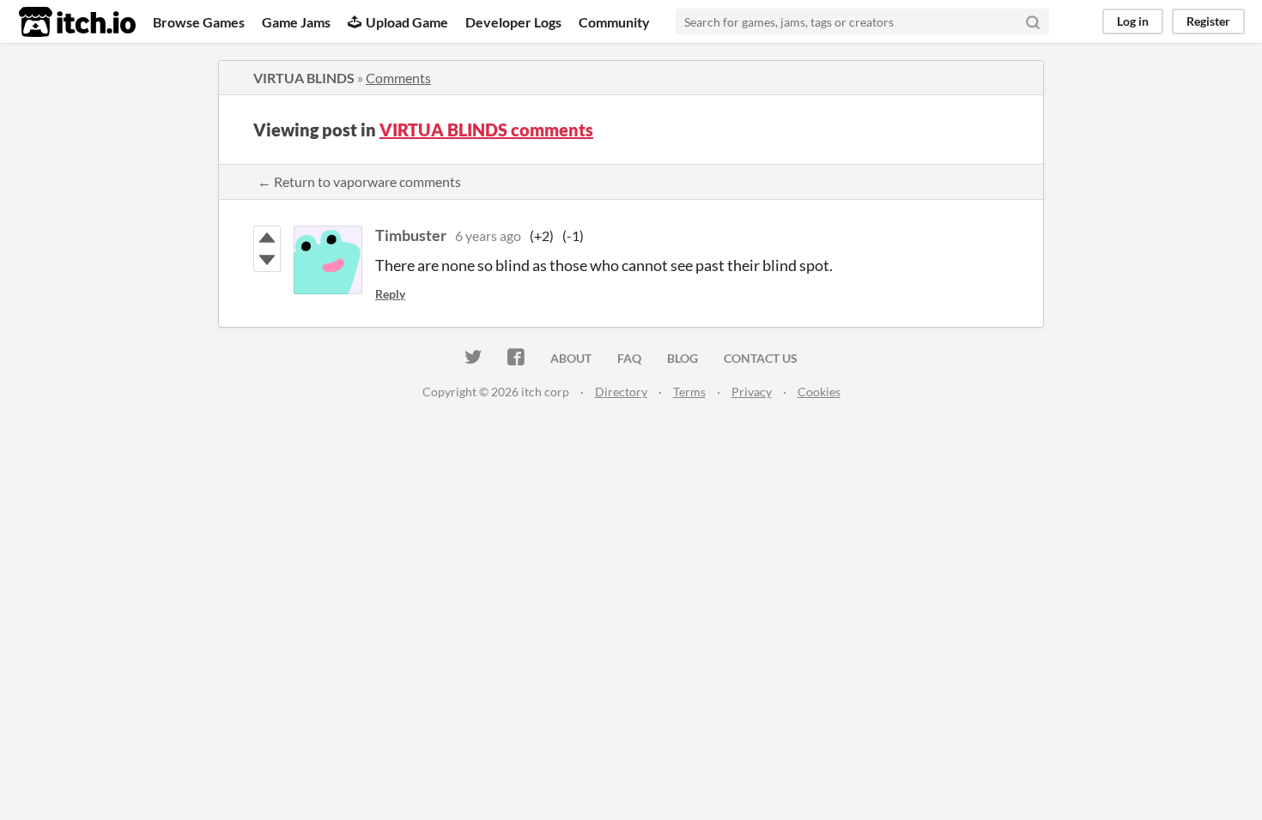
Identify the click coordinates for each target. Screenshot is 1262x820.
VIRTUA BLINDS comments (486, 129)
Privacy (751, 391)
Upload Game (407, 22)
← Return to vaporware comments (359, 181)
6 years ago (488, 235)
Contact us (761, 358)
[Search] (1032, 21)
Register (1208, 21)
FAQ (629, 358)
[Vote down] (267, 260)
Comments (398, 77)
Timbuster (410, 235)
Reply (390, 293)
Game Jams (296, 22)
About (571, 358)
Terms (689, 391)
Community (614, 22)
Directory (621, 391)
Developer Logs (513, 22)
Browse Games (199, 22)
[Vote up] (267, 237)
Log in (1133, 21)
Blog (682, 358)
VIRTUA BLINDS (304, 77)
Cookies (819, 391)
